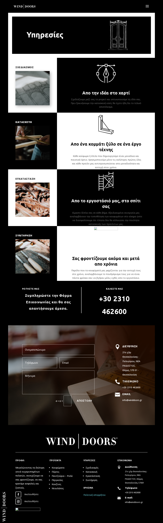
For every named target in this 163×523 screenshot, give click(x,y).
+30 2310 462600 (132, 492)
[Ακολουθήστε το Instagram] (18, 501)
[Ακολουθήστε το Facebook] (18, 494)
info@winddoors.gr (134, 502)
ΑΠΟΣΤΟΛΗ (84, 400)
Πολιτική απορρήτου (94, 494)
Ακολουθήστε (31, 494)
